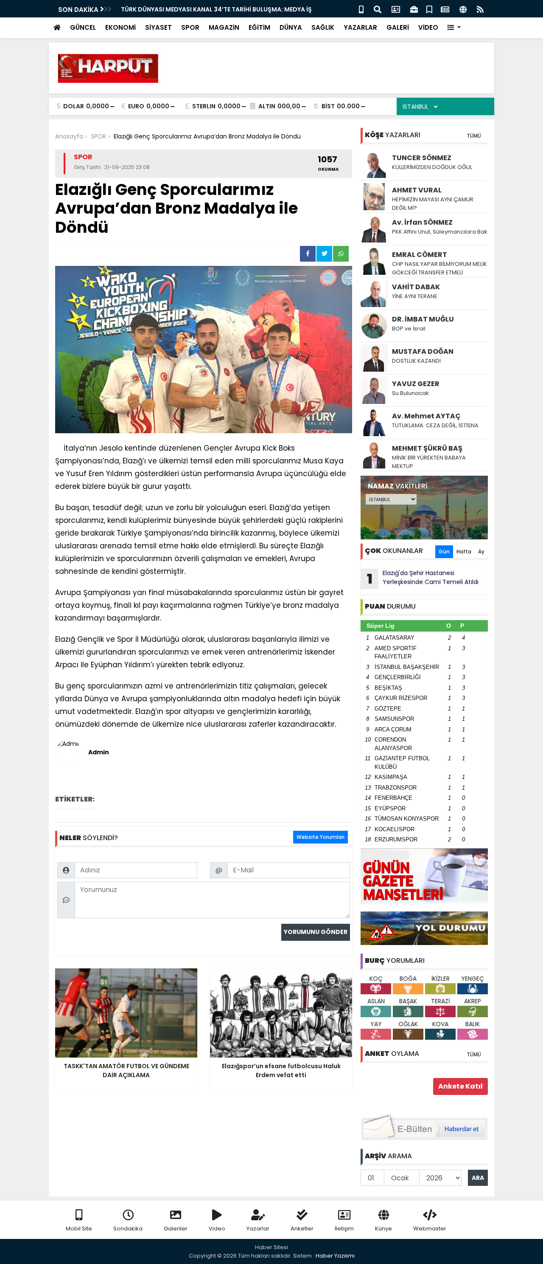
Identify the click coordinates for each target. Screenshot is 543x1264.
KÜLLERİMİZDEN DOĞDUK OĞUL (432, 167)
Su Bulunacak (410, 393)
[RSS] (480, 8)
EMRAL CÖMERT (419, 255)
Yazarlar (257, 1228)
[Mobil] (361, 8)
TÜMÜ (474, 135)
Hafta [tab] (463, 551)
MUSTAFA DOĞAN (422, 351)
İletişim (344, 1228)
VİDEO (428, 27)
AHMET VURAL (417, 190)
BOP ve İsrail (408, 328)
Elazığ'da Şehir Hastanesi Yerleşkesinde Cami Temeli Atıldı (423, 578)
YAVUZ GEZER (415, 384)
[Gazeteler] (445, 8)
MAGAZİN (224, 27)
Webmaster (429, 1228)
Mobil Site (79, 1228)
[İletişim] (395, 8)
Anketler (302, 1228)
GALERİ (397, 27)
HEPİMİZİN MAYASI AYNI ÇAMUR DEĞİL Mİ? (432, 203)
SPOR (190, 27)
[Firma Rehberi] (414, 8)
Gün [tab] (444, 551)
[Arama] (377, 8)
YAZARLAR (360, 27)
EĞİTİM (259, 27)
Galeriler (176, 1228)
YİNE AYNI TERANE (414, 296)
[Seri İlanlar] (429, 8)
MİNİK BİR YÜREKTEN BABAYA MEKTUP (429, 462)
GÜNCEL (83, 27)
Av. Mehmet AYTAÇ (426, 416)
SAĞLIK (322, 27)
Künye (383, 1228)
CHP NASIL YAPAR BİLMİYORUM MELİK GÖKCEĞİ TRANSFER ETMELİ (439, 268)
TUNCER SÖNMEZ (421, 158)
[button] (454, 27)
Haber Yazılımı (335, 1256)
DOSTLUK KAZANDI (416, 361)
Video (217, 1228)
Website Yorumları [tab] (320, 837)
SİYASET (158, 27)
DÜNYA (291, 27)
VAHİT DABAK (416, 287)
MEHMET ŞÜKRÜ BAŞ (427, 448)
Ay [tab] (481, 551)
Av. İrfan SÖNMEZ (422, 222)
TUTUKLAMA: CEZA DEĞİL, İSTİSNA (435, 425)
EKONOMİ (120, 27)
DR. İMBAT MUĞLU (423, 319)
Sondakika (128, 1228)
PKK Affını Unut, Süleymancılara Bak (439, 232)
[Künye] (463, 8)
